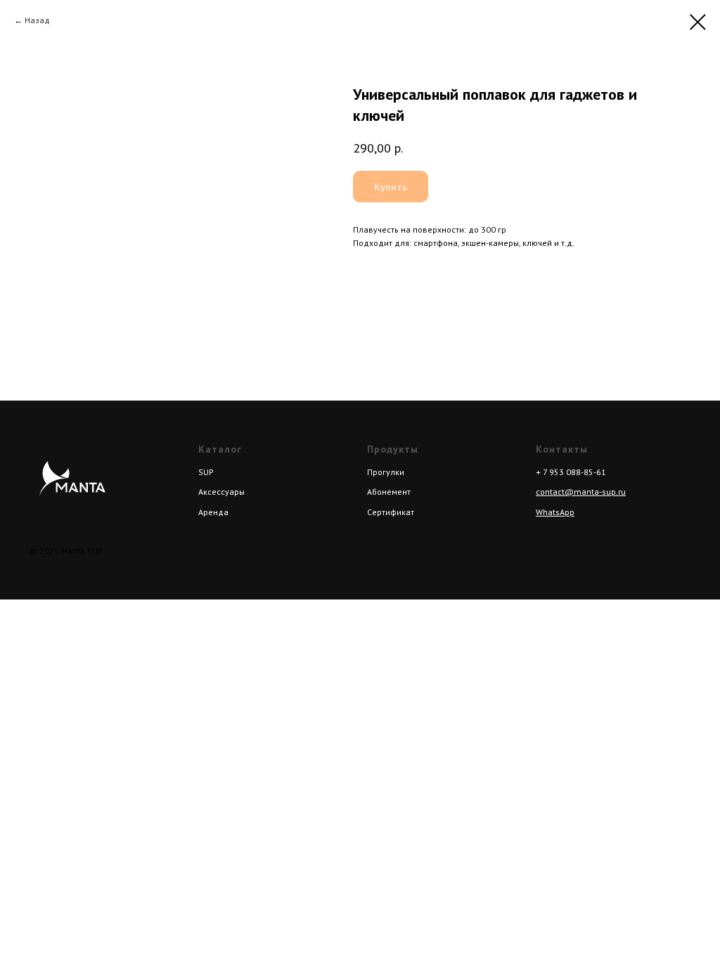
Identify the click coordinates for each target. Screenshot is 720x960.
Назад (37, 20)
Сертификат (390, 512)
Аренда (213, 512)
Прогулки (385, 472)
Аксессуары (221, 491)
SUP (206, 472)
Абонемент (389, 491)
